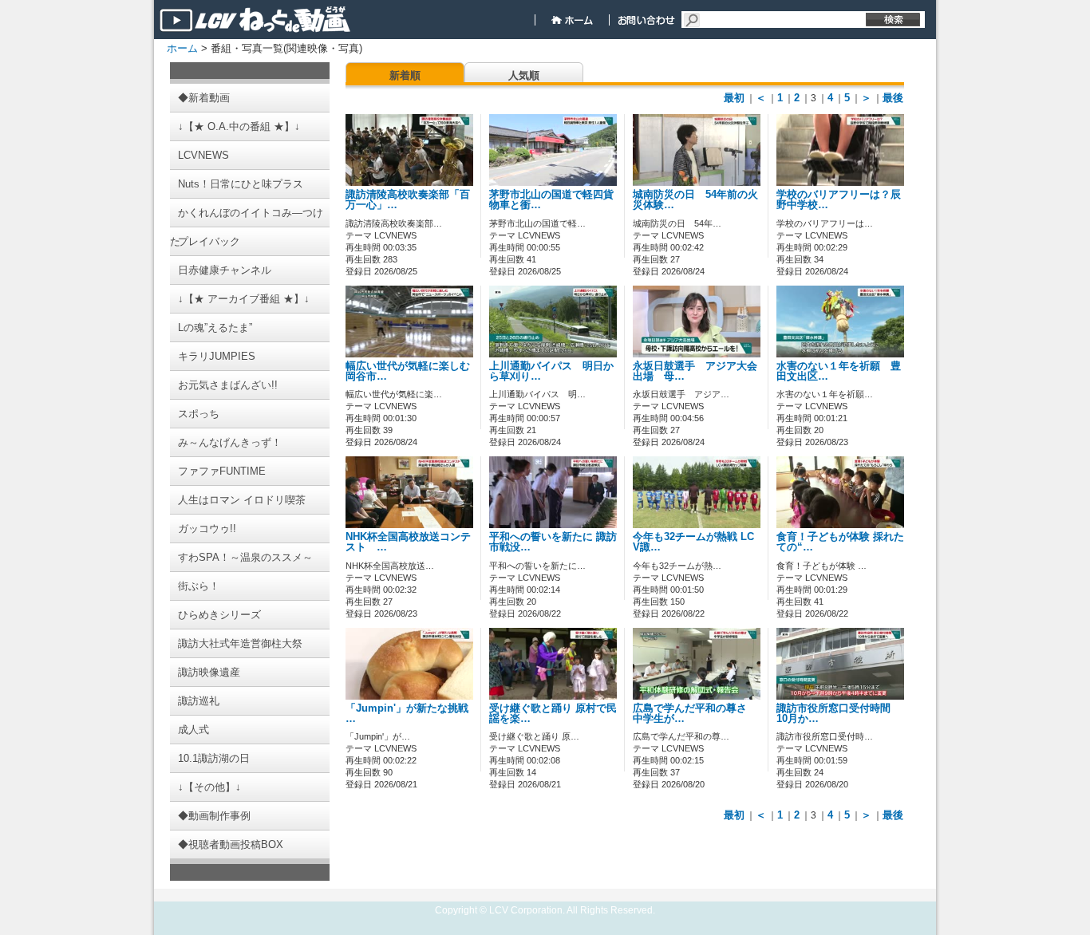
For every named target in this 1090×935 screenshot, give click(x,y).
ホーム (182, 48)
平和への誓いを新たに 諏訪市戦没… (553, 542)
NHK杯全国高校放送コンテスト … (408, 542)
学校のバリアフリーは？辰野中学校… (838, 200)
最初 (734, 98)
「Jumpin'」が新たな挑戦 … (407, 713)
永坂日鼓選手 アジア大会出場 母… (695, 371)
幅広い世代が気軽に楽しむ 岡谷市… (413, 371)
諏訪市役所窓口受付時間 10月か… (838, 713)
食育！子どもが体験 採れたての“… (840, 542)
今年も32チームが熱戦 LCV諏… (693, 542)
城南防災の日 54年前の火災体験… (695, 200)
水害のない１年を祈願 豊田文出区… (838, 371)
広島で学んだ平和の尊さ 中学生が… (695, 713)
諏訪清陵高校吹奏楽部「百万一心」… (408, 200)
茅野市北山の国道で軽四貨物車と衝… (551, 200)
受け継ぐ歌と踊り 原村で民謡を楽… (553, 713)
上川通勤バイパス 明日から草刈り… (551, 371)
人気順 (523, 75)
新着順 (405, 75)
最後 (893, 98)
